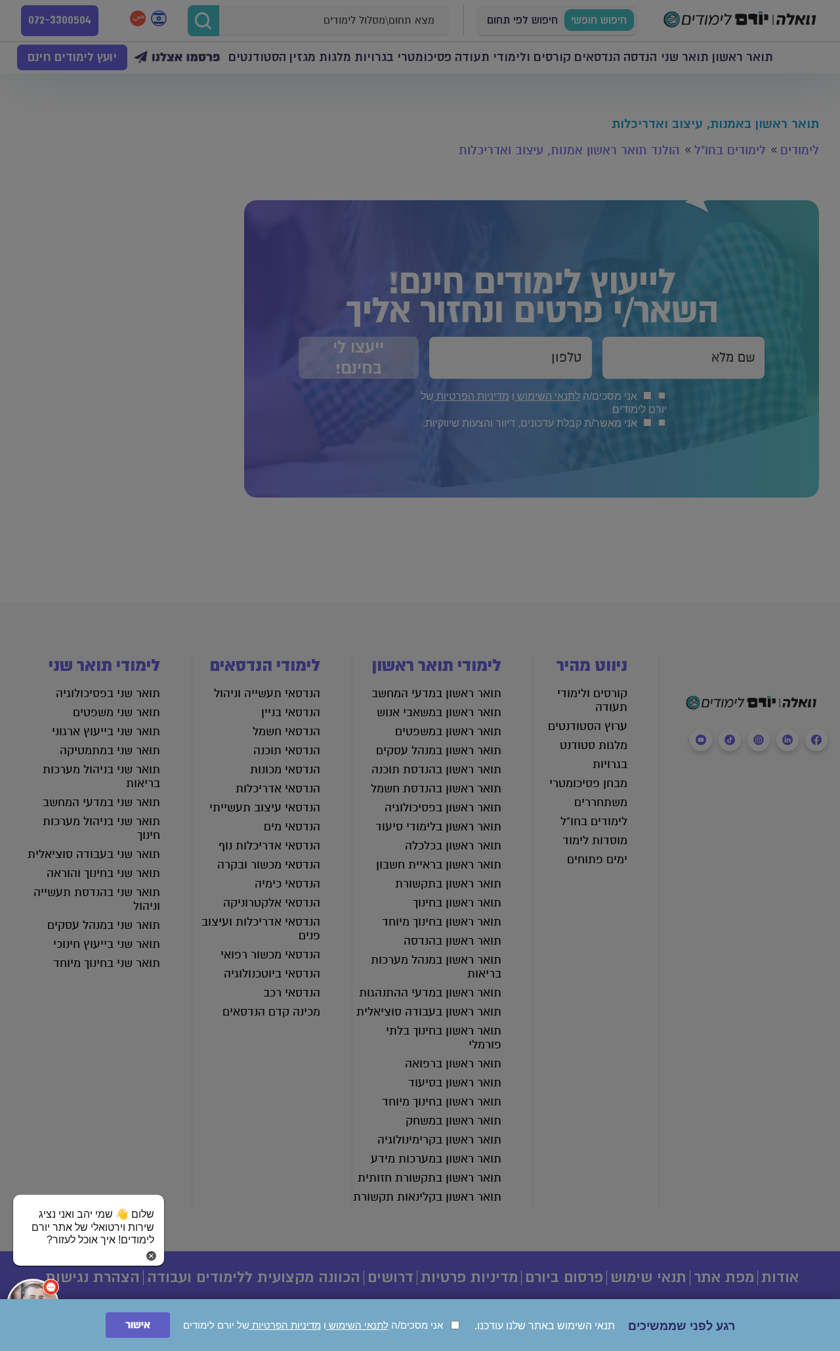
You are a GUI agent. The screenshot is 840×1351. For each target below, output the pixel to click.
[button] (88, 1214)
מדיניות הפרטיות (285, 1325)
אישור (137, 1325)
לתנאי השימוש (357, 1325)
